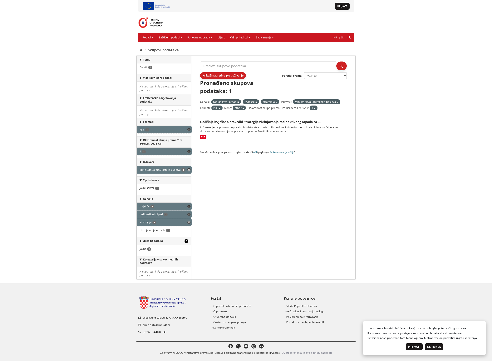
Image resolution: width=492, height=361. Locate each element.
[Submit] (341, 66)
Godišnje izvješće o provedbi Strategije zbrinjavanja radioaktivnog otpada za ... (260, 122)
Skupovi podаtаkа (163, 50)
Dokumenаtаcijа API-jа (282, 152)
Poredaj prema (292, 75)
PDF (203, 137)
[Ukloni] (238, 102)
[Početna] (141, 50)
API (255, 152)
